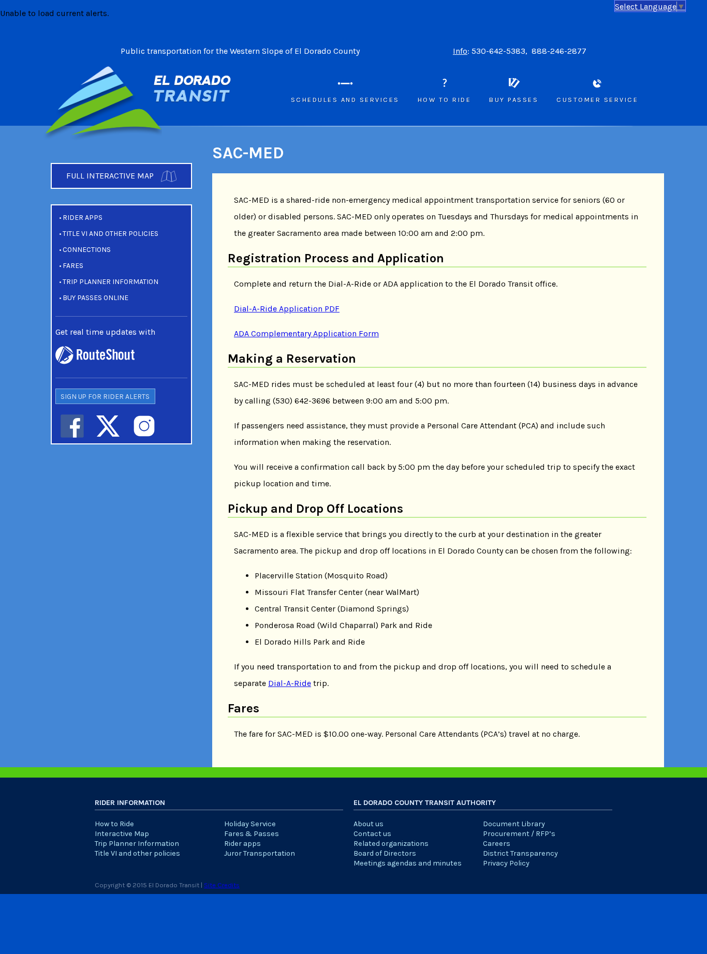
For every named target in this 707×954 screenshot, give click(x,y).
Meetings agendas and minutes (408, 863)
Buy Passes (513, 99)
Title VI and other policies (110, 233)
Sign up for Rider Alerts (105, 396)
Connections (87, 249)
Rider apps (82, 217)
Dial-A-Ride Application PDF (287, 309)
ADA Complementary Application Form (306, 333)
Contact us (372, 833)
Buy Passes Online (95, 297)
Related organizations (391, 843)
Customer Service (597, 99)
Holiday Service (250, 823)
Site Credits (222, 885)
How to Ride (445, 99)
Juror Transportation (259, 853)
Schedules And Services (345, 99)
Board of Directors (385, 853)
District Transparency (520, 853)
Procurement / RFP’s (519, 833)
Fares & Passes (251, 833)
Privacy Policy (506, 863)
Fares (73, 265)
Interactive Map (122, 833)
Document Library (514, 823)
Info (460, 51)
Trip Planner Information (110, 281)
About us (369, 823)
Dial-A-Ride (289, 683)
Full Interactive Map (111, 176)
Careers (496, 843)
